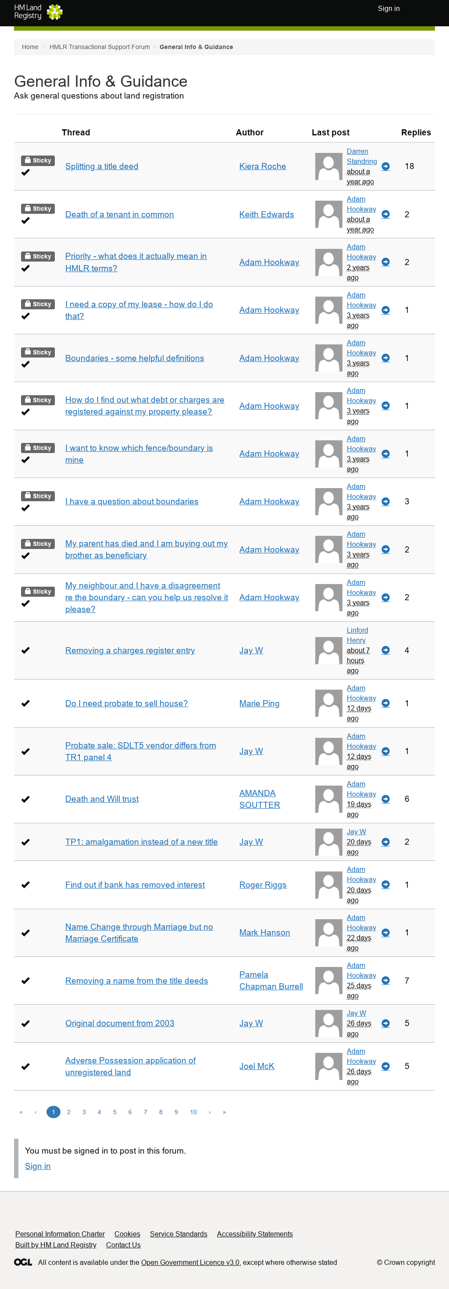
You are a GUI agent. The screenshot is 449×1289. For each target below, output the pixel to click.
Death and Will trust (102, 799)
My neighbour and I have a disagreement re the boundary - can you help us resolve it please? (146, 597)
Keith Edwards (266, 214)
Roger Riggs (263, 884)
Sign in (38, 1166)
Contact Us (123, 1245)
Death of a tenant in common (119, 214)
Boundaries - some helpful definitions (134, 358)
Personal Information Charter (60, 1234)
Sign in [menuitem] (389, 8)
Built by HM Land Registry (55, 1245)
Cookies (127, 1234)
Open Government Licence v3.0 (190, 1262)
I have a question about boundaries (132, 501)
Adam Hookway (361, 204)
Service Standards (178, 1234)
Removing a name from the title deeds (136, 980)
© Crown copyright (406, 1262)
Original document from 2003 (120, 1023)
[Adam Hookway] (328, 214)
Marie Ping (259, 703)
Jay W (251, 650)
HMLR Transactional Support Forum (100, 46)
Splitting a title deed (102, 166)
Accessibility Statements (255, 1234)
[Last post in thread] (385, 166)
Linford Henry (357, 635)
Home (30, 46)
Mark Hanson (264, 932)
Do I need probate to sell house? (126, 703)
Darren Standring (362, 156)
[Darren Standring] (328, 166)
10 (193, 1111)
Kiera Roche (262, 166)
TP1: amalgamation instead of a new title (141, 841)
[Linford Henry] (328, 650)
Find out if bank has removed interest (135, 884)
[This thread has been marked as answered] (25, 172)
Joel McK (256, 1066)
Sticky (41, 160)
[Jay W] (328, 842)
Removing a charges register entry (130, 650)
